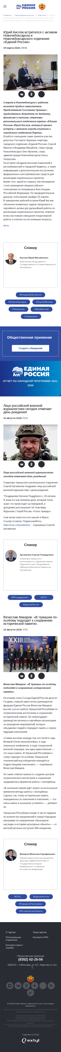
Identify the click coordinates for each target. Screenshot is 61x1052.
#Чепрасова (18, 309)
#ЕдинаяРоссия (31, 604)
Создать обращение (30, 348)
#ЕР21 (44, 597)
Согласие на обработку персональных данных (30, 1025)
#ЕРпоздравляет (19, 597)
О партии (11, 932)
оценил (16, 709)
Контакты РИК (40, 937)
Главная (7, 15)
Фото (6, 225)
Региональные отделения (13, 938)
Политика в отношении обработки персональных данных (30, 1022)
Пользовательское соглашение (31, 1015)
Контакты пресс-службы (14, 946)
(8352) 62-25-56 (30, 959)
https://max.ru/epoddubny (16, 525)
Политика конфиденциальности (30, 1018)
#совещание (31, 316)
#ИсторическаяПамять (31, 911)
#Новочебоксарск (17, 302)
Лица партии (39, 932)
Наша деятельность (24, 15)
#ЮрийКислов (41, 309)
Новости (42, 15)
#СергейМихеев (44, 302)
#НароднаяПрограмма (30, 904)
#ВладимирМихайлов (30, 295)
